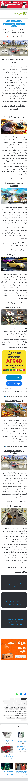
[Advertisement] (14, 675)
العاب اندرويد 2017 (20, 24)
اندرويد (7, 707)
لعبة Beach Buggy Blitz (21, 713)
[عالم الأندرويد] (20, 13)
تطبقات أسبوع (7, 24)
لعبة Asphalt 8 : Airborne (11, 711)
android (17, 698)
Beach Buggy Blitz (22, 700)
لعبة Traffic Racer (11, 717)
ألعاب (8, 21)
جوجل (11, 709)
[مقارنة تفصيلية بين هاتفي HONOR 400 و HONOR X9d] (21, 766)
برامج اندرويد (23, 709)
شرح (6, 709)
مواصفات (24, 719)
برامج (13, 24)
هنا (6, 178)
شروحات (14, 26)
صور (25, 711)
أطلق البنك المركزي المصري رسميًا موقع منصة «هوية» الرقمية (7, 773)
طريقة (20, 711)
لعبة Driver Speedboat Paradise (19, 715)
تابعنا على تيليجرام (13, 377)
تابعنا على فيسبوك (13, 383)
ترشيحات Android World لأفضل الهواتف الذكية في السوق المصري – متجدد (15, 621)
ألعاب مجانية (11, 705)
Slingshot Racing (8, 703)
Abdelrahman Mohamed (15, 36)
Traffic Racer (23, 705)
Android (19, 21)
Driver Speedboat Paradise (10, 700)
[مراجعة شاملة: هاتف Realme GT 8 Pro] (21, 735)
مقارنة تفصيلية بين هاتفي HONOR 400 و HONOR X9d (21, 773)
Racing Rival (17, 703)
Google (13, 21)
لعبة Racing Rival (7, 715)
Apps (12, 698)
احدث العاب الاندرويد (22, 707)
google (24, 703)
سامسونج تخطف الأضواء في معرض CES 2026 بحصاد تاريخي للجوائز (21, 748)
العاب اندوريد (13, 707)
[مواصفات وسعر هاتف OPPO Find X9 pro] (7, 735)
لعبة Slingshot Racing (21, 717)
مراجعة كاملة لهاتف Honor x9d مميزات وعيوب (8, 756)
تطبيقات (16, 709)
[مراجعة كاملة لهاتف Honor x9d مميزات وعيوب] (7, 749)
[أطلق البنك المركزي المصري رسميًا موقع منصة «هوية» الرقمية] (7, 766)
